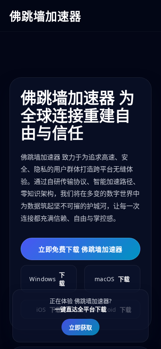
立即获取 (80, 327)
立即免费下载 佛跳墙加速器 (80, 249)
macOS (112, 279)
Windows (47, 279)
